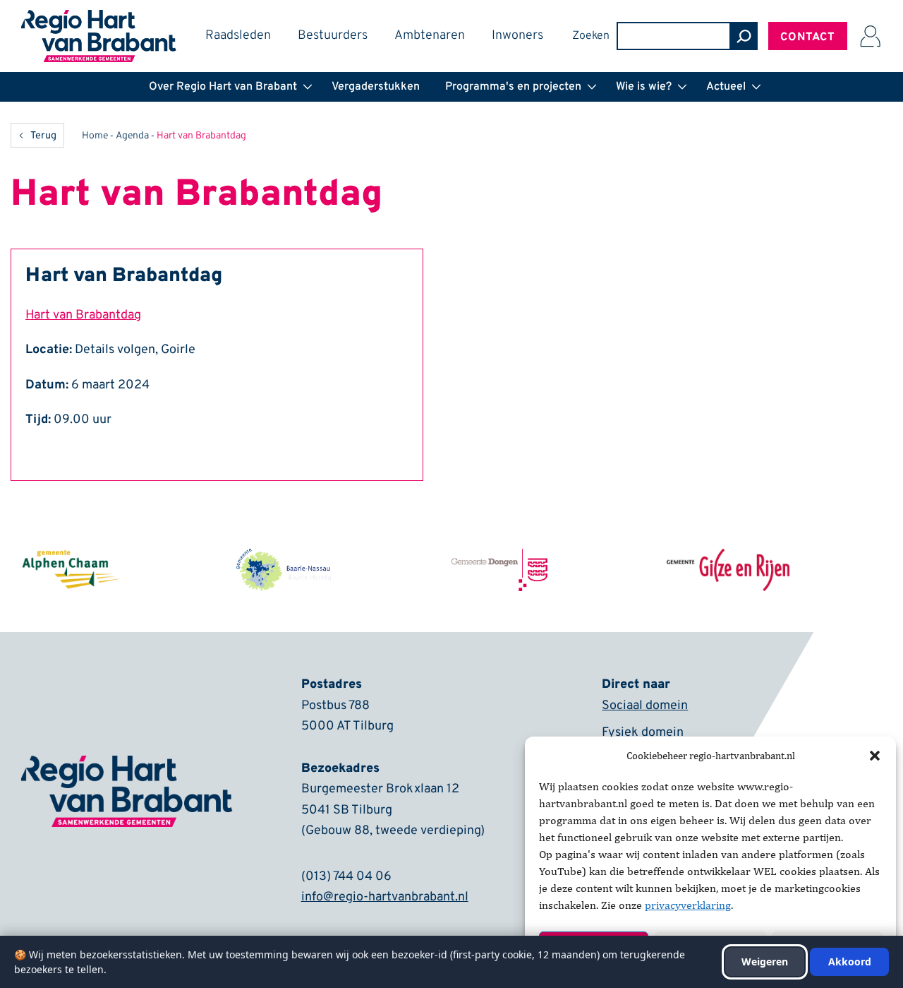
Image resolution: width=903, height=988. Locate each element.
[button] (875, 756)
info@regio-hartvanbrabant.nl (384, 897)
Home (95, 136)
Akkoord (849, 961)
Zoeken (591, 36)
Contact (807, 37)
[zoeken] (743, 36)
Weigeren (764, 961)
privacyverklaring (688, 905)
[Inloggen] (870, 36)
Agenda (132, 136)
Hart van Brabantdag (83, 315)
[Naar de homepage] (98, 19)
